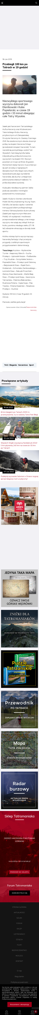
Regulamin (19, 977)
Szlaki (19, 918)
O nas (19, 971)
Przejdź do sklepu (19, 872)
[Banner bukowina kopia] (19, 524)
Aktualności (19, 913)
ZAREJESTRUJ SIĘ (19, 893)
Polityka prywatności (19, 982)
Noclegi (19, 956)
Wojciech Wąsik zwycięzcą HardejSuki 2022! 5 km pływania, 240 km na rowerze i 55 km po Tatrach (19, 445)
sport (31, 365)
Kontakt (19, 961)
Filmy (19, 945)
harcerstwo (23, 365)
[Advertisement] (19, 28)
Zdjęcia (19, 939)
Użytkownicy (19, 934)
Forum (19, 923)
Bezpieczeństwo (19, 950)
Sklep (19, 929)
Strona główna (19, 907)
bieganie (13, 365)
